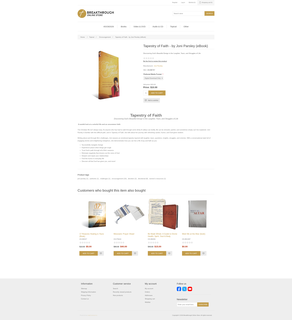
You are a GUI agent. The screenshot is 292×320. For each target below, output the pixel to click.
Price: (146, 87)
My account (149, 288)
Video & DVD (139, 26)
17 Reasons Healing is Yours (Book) (91, 235)
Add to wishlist (153, 100)
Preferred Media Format (152, 74)
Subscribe (202, 304)
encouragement (117, 179)
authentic (93, 179)
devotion (131, 179)
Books (123, 26)
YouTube (190, 289)
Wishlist (147, 302)
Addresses (149, 295)
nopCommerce (92, 315)
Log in (183, 2)
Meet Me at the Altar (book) (193, 234)
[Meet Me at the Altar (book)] (197, 214)
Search (209, 13)
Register (174, 2)
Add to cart (157, 93)
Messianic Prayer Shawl (124, 234)
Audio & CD (158, 26)
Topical (173, 26)
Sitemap (84, 288)
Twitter (184, 289)
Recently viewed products (122, 292)
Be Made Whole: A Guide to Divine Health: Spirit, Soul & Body (162, 235)
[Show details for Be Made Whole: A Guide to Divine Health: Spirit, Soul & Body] (163, 214)
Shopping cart (150, 299)
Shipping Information (88, 292)
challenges (104, 179)
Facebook (179, 289)
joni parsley (82, 179)
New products (118, 295)
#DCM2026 (108, 26)
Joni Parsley (158, 66)
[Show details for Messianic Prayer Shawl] (128, 214)
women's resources (156, 179)
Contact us (85, 299)
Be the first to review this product (155, 61)
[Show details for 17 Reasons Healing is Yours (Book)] (94, 214)
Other (186, 26)
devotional (141, 179)
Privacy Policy (86, 295)
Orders (147, 292)
